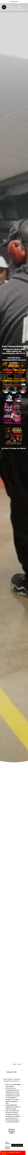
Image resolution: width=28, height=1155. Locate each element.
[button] (26, 1)
